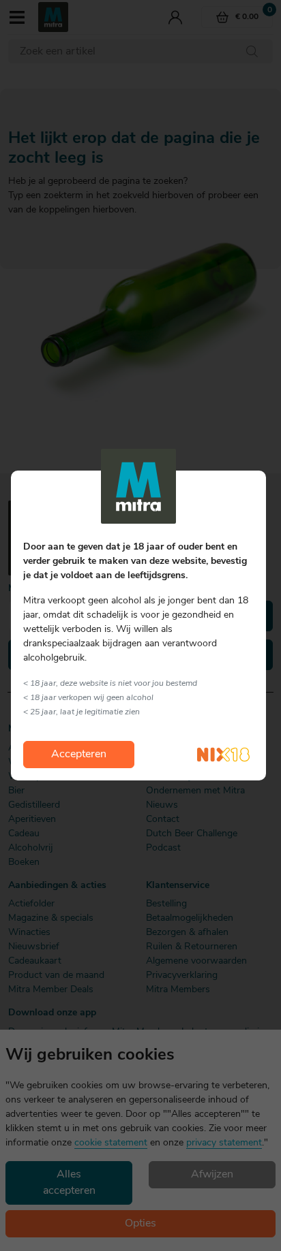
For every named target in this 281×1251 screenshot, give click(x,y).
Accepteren (78, 754)
